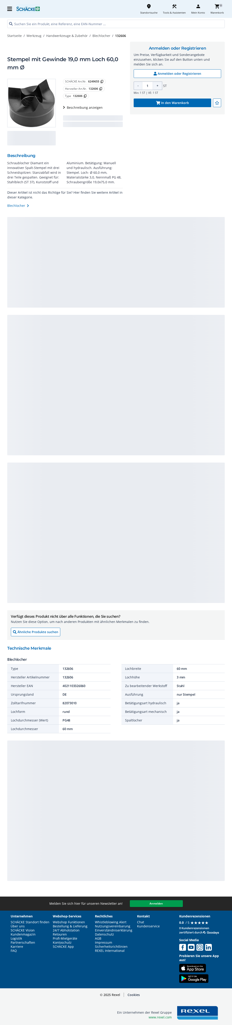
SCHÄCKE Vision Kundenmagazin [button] (23, 932)
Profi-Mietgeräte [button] (65, 938)
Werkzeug (34, 36)
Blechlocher (101, 36)
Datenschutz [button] (104, 934)
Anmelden (156, 903)
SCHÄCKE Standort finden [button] (30, 922)
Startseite (14, 36)
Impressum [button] (103, 943)
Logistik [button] (16, 938)
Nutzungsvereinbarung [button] (112, 926)
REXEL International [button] (110, 951)
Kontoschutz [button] (62, 943)
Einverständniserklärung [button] (113, 930)
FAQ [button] (14, 951)
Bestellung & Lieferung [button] (70, 926)
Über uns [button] (18, 926)
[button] (10, 9)
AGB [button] (98, 938)
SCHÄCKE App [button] (63, 947)
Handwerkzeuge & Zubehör (67, 36)
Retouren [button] (60, 934)
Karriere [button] (17, 947)
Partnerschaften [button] (23, 943)
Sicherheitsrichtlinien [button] (111, 947)
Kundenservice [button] (148, 926)
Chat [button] (140, 922)
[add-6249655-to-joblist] (217, 103)
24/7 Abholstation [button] (66, 930)
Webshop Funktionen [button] (69, 922)
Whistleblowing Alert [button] (110, 922)
